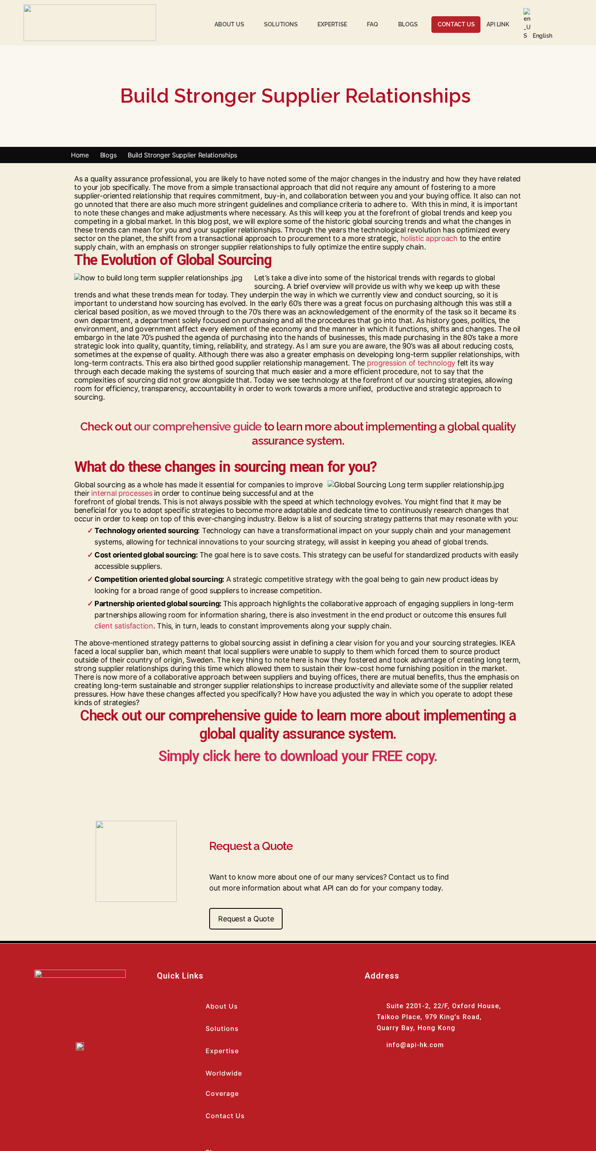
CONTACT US (455, 24)
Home (80, 155)
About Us (222, 1006)
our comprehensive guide (198, 426)
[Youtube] (383, 1070)
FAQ (372, 24)
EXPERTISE (332, 24)
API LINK (498, 24)
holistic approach (429, 238)
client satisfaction (123, 626)
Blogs (108, 155)
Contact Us (225, 1116)
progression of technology (411, 363)
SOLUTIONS (280, 24)
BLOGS (408, 24)
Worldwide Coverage (224, 1083)
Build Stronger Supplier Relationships (183, 155)
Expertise (222, 1051)
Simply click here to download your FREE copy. (298, 756)
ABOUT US (229, 24)
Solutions (222, 1028)
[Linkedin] (405, 1070)
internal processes (121, 493)
